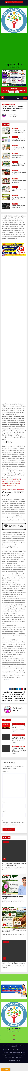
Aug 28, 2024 (15, 751)
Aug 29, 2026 (6, 867)
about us (21, 1057)
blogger (10, 1052)
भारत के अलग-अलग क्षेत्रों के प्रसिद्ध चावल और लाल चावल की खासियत (19, 149)
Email (4, 811)
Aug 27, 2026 (6, 934)
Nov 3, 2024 (15, 740)
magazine (23, 1049)
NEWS (15, 1055)
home (24, 1055)
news (4, 90)
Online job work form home (8, 104)
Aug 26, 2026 (6, 965)
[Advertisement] (14, 47)
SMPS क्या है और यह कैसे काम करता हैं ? (11, 481)
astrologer (17, 92)
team (20, 1060)
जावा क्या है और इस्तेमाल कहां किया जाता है (11, 483)
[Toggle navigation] (17, 98)
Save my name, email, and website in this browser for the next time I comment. (13, 823)
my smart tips (14, 64)
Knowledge (15, 128)
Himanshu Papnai (13, 114)
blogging (12, 90)
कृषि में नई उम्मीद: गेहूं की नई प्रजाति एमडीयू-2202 (13, 963)
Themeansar (13, 1046)
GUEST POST (15, 1057)
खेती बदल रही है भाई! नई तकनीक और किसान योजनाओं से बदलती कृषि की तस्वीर (19, 165)
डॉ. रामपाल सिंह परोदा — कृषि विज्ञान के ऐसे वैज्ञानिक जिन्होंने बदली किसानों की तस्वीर (18, 132)
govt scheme (11, 92)
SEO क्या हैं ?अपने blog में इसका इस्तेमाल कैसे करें (13, 489)
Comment (5, 771)
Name (4, 802)
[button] (21, 98)
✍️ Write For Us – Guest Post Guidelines (11, 1049)
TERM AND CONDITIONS (12, 1060)
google (23, 90)
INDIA (7, 90)
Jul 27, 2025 (15, 729)
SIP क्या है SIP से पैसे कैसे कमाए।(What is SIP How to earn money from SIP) (18, 739)
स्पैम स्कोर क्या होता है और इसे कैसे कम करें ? (11, 479)
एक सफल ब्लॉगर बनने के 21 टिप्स (9, 485)
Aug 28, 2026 (6, 901)
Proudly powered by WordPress (9, 1045)
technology (20, 1055)
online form (10, 1055)
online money (17, 90)
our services (8, 1057)
